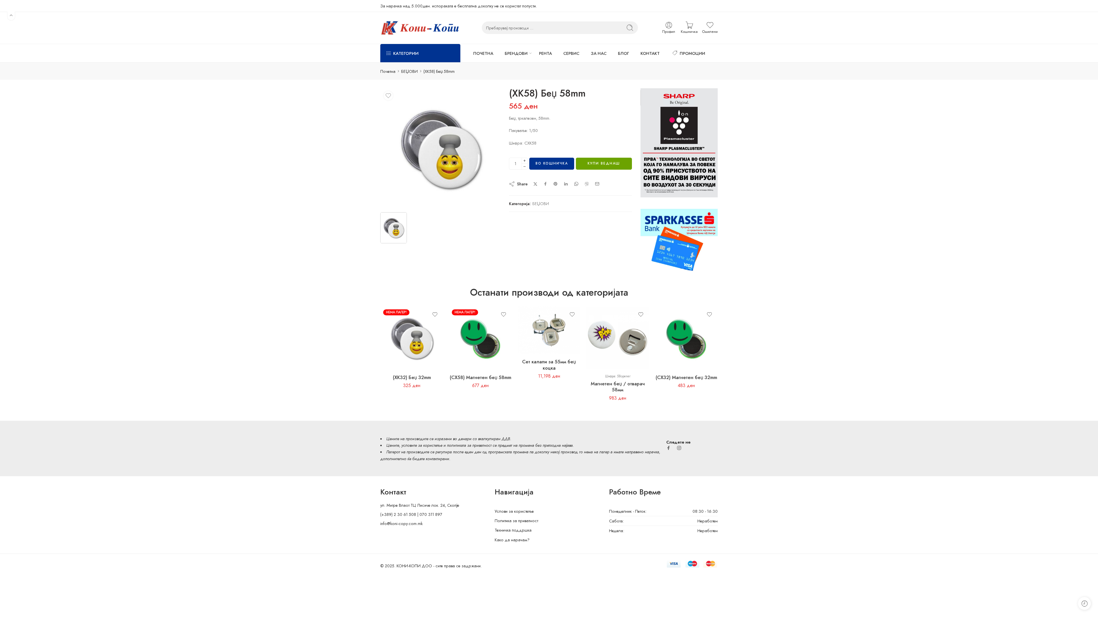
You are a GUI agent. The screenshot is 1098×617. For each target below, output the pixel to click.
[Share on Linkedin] (566, 184)
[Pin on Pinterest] (555, 184)
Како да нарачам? (512, 540)
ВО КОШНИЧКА (552, 163)
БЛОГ (623, 53)
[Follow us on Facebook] (668, 448)
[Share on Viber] (586, 184)
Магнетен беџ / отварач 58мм (618, 386)
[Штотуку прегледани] (1084, 603)
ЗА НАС (598, 53)
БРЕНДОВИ (516, 53)
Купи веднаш (604, 163)
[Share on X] (535, 184)
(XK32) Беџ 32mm (412, 377)
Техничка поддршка (513, 530)
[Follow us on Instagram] (679, 447)
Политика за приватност (516, 521)
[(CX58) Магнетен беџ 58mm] (480, 338)
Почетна (387, 71)
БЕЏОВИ (409, 71)
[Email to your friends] (597, 183)
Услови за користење (514, 511)
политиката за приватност (469, 445)
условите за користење (421, 445)
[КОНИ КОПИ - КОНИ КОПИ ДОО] (419, 28)
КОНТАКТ (650, 53)
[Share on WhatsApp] (576, 183)
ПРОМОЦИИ (692, 53)
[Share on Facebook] (545, 184)
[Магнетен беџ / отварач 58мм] (617, 338)
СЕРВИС (571, 53)
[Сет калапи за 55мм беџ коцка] (549, 330)
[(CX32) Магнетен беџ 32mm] (686, 338)
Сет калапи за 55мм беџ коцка (549, 364)
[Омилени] (388, 95)
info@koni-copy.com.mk (401, 523)
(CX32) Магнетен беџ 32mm (686, 377)
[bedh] (440, 148)
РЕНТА (545, 53)
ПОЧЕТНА (483, 53)
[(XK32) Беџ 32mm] (411, 338)
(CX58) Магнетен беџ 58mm (480, 377)
